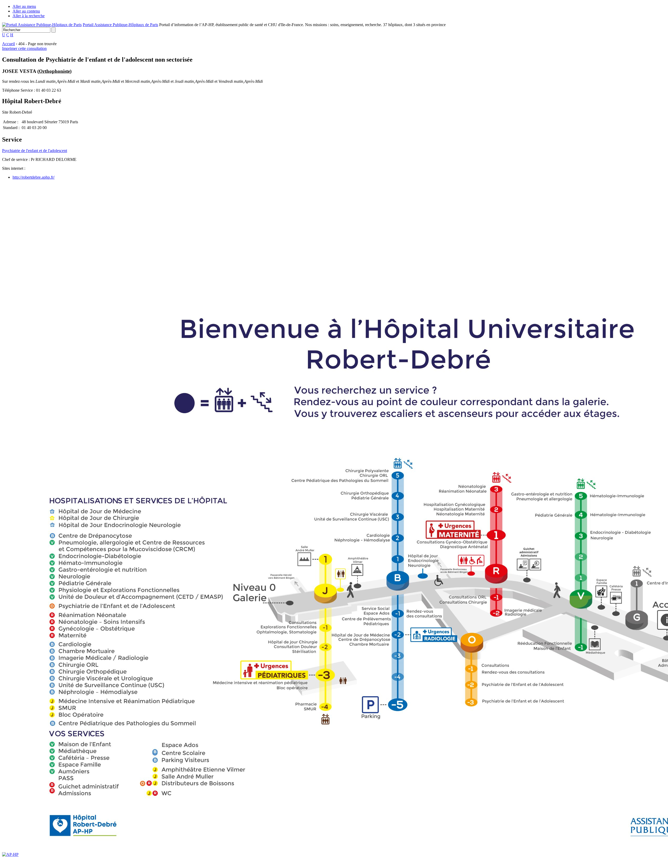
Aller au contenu (26, 11)
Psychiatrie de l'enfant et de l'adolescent (34, 150)
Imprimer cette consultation (24, 48)
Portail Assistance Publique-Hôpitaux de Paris (120, 24)
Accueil (8, 44)
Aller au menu (24, 6)
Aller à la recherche (29, 16)
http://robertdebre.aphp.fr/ (34, 177)
